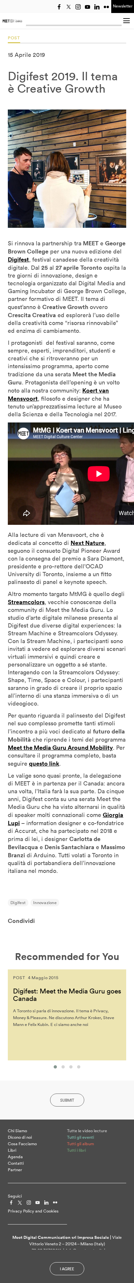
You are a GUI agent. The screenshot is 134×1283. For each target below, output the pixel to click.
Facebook (59, 7)
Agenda (15, 1157)
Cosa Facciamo (22, 1144)
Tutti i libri (76, 1150)
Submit (67, 1100)
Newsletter (122, 6)
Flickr (106, 7)
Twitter (68, 7)
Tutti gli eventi (80, 1137)
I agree (67, 1269)
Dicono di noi (20, 1137)
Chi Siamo (17, 1131)
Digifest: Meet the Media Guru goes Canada (67, 995)
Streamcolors (26, 602)
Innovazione (45, 902)
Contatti (16, 1163)
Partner (15, 1170)
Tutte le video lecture (87, 1131)
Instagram (78, 7)
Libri (12, 1150)
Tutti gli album (80, 1144)
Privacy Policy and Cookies (33, 1211)
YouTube (87, 7)
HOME (12, 21)
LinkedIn (97, 7)
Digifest (18, 902)
